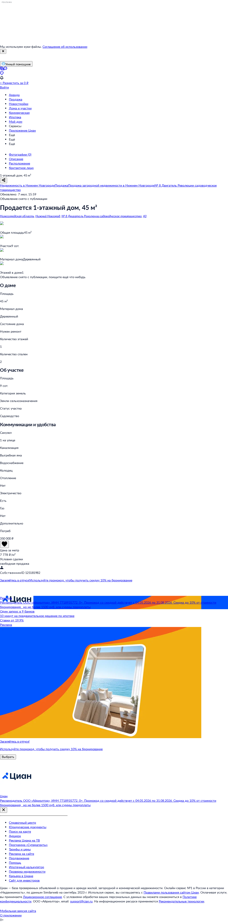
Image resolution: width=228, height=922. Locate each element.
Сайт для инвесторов (24, 880)
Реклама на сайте (21, 854)
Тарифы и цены (20, 849)
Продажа (15, 99)
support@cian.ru (81, 901)
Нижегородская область (17, 216)
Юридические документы (27, 827)
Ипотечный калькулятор (26, 867)
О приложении (11, 915)
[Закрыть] (3, 51)
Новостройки (18, 104)
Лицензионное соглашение (42, 897)
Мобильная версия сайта (18, 911)
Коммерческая (19, 112)
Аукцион (15, 836)
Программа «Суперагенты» (28, 845)
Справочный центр (22, 822)
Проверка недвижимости (27, 871)
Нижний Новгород (47, 216)
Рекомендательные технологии (181, 901)
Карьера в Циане (21, 876)
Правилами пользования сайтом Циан (171, 892)
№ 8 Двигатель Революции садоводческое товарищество (101, 216)
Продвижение (19, 858)
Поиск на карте (20, 831)
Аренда (14, 95)
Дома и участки (20, 108)
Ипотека (15, 117)
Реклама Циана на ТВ (24, 840)
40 (145, 216)
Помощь (15, 862)
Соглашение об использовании (65, 46)
